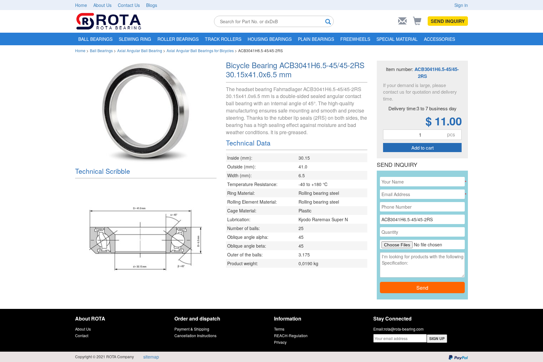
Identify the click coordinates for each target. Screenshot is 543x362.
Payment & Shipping (191, 329)
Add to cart (422, 147)
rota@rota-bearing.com (404, 329)
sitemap (151, 357)
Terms (279, 329)
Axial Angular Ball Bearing (139, 50)
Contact (81, 335)
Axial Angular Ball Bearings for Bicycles (200, 50)
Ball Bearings (101, 50)
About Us (102, 5)
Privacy (280, 342)
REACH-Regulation (291, 335)
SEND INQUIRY (448, 21)
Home (81, 5)
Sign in (461, 5)
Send (422, 287)
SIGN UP (437, 338)
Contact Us (129, 5)
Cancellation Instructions (195, 335)
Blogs (151, 5)
